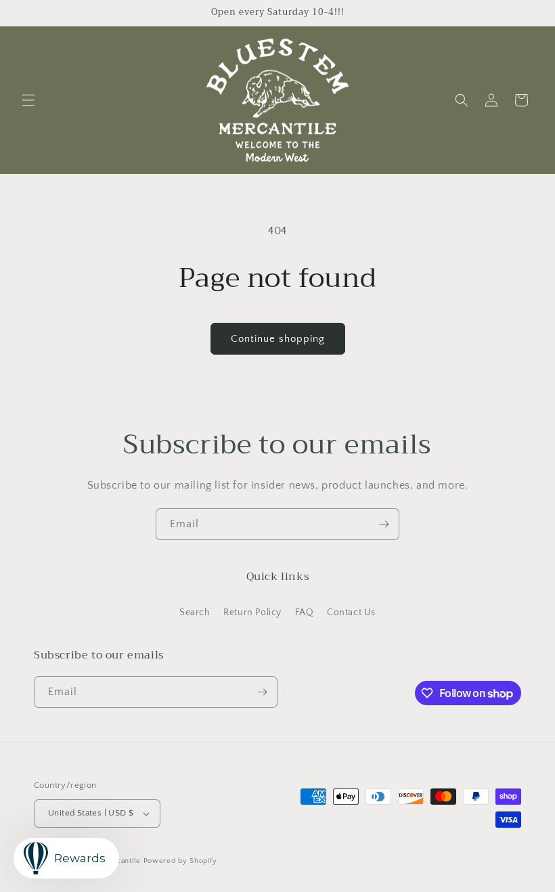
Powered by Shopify (180, 861)
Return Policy (252, 612)
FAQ (304, 612)
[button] (28, 100)
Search (194, 612)
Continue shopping (278, 338)
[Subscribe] (384, 524)
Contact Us (351, 612)
